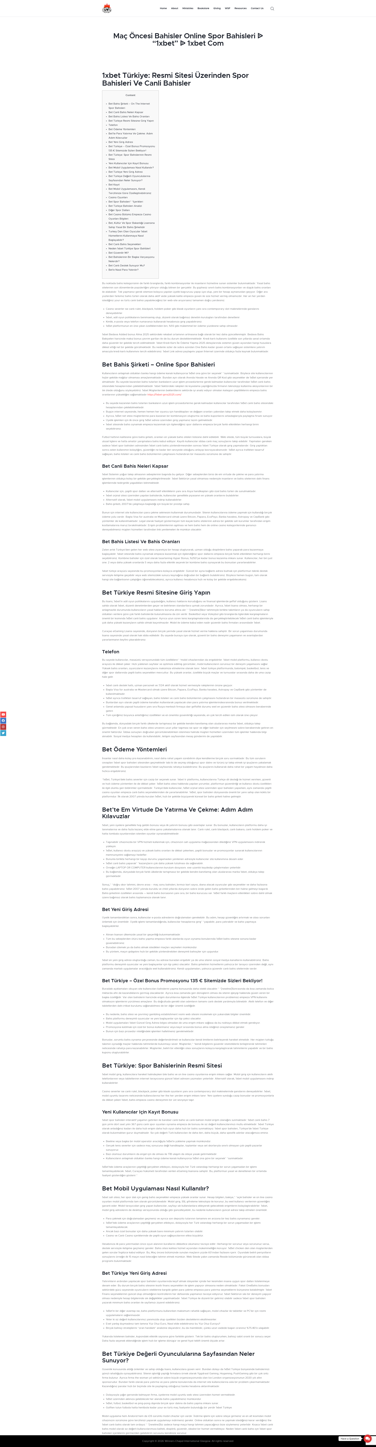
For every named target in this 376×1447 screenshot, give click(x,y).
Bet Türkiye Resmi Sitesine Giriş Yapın (131, 120)
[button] (367, 1438)
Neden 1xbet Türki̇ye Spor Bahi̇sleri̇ (129, 248)
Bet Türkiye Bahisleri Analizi (125, 205)
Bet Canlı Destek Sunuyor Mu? (127, 265)
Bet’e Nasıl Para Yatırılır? (124, 269)
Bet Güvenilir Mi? (119, 252)
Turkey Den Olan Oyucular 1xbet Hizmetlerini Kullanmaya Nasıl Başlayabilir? (128, 236)
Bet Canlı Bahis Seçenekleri (125, 244)
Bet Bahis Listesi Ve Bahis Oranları (129, 116)
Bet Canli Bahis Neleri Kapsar (126, 112)
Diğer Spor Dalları (119, 210)
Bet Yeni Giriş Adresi (121, 142)
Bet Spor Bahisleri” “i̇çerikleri (126, 201)
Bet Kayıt (114, 184)
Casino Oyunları (118, 197)
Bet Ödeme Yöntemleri (122, 129)
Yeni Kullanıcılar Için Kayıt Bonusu (128, 163)
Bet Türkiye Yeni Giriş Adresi (126, 171)
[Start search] (272, 8)
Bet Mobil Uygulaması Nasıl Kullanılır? (131, 167)
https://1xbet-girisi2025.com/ (164, 394)
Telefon (113, 125)
